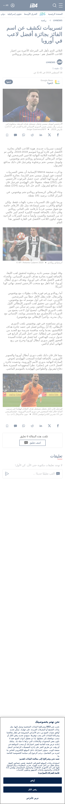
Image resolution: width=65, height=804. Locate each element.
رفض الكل (32, 789)
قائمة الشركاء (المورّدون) (48, 773)
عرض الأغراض (32, 798)
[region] (32, 760)
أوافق (32, 780)
